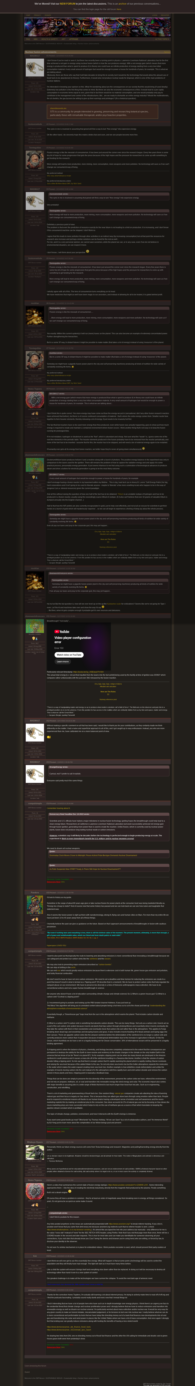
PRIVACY (37, 15)
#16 (48, 951)
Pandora (35, 892)
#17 (48, 1142)
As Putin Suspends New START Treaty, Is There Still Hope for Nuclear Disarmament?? (85, 869)
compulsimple (35, 803)
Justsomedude (35, 124)
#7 (47, 348)
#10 (48, 568)
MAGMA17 (35, 56)
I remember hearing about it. (58, 808)
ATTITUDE (73, 39)
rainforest (93, 959)
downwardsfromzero (35, 455)
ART (63, 39)
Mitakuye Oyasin (35, 1142)
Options (167, 52)
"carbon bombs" (105, 964)
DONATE (48, 15)
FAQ (28, 39)
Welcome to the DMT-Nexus (34, 43)
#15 (48, 893)
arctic (73, 967)
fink (35, 1256)
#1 (47, 56)
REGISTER (165, 15)
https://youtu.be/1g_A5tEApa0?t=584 (88, 672)
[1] (108, 542)
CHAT (28, 15)
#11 (48, 616)
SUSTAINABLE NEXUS (54, 43)
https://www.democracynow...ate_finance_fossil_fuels (69, 1327)
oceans (108, 959)
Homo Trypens (35, 389)
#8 (47, 389)
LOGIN (154, 15)
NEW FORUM (67, 3)
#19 (48, 1256)
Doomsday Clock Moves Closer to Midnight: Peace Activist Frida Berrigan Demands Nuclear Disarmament (93, 855)
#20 (48, 1290)
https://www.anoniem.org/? (120, 1224)
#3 (47, 148)
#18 (48, 1180)
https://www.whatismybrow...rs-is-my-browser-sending (69, 1230)
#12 (48, 721)
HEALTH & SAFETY (49, 39)
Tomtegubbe (35, 148)
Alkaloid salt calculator (108, 534)
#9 (47, 455)
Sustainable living (70, 43)
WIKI (35, 39)
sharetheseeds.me (58, 108)
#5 (47, 258)
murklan (35, 303)
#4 (47, 189)
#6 (47, 303)
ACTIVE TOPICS (162, 39)
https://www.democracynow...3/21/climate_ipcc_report (69, 1330)
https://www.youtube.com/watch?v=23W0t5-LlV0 (128, 1185)
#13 (48, 762)
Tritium (120, 494)
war (59, 970)
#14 (48, 803)
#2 (47, 124)
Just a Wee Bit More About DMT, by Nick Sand (64, 183)
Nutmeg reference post (108, 547)
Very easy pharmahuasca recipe (59, 176)
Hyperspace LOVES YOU (56, 945)
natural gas (119, 1093)
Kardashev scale (114, 604)
